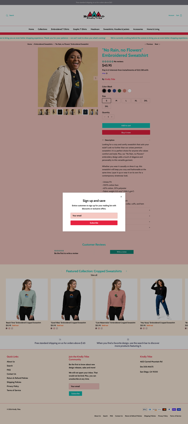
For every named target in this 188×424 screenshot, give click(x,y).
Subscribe (94, 223)
